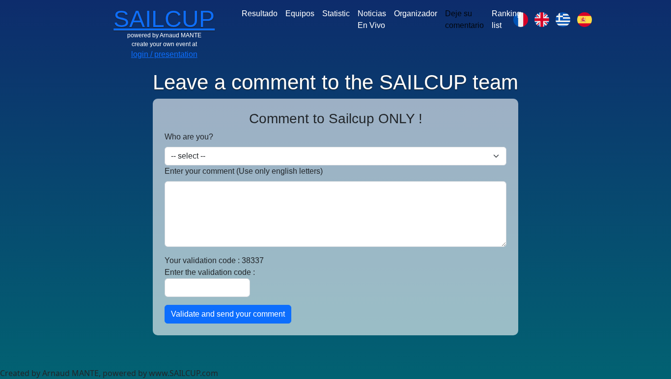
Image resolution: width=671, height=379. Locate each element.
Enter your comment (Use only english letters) (244, 171)
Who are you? (189, 137)
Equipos (299, 13)
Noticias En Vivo (372, 19)
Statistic (336, 13)
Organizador (415, 13)
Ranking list (506, 19)
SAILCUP (164, 19)
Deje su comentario (464, 19)
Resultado (260, 13)
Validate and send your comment (228, 314)
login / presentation (164, 54)
